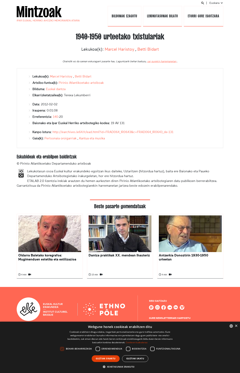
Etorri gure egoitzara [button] (203, 16)
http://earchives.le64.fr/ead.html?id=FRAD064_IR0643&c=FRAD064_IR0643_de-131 (113, 132)
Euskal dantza (56, 89)
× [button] (236, 326)
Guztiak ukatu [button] (135, 358)
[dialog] (120, 347)
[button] (119, 367)
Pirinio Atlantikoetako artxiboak (81, 82)
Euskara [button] (214, 2)
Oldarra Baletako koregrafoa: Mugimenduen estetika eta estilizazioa (47, 257)
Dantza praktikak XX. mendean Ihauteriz (119, 255)
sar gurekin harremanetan (162, 61)
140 (55, 116)
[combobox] (231, 326)
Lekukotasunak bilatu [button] (162, 16)
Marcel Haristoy (120, 49)
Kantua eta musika (92, 138)
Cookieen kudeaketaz (137, 342)
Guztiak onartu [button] (106, 358)
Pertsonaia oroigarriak (60, 138)
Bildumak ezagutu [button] (124, 16)
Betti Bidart (148, 49)
